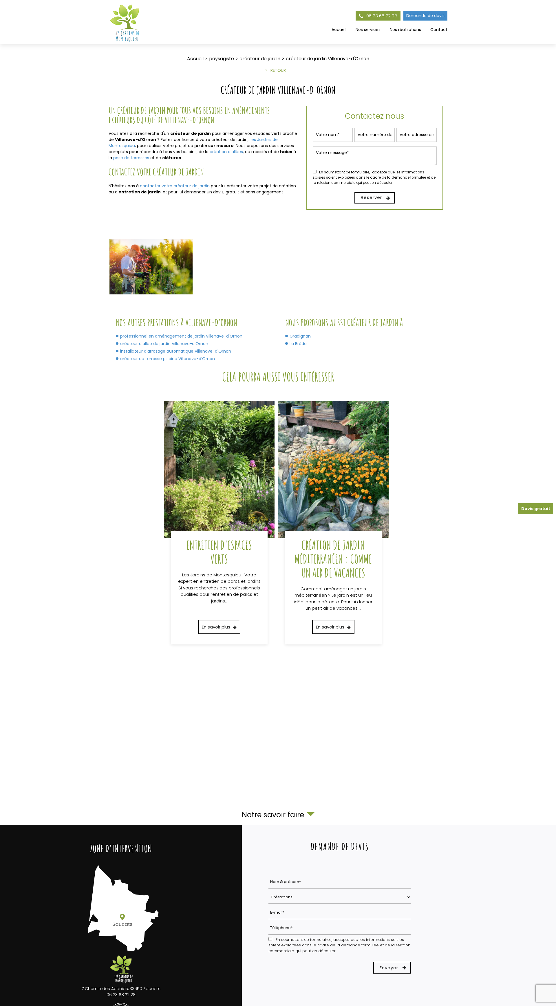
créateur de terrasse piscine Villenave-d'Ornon (167, 359)
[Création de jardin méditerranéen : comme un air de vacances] (333, 522)
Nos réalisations (405, 29)
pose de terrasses (131, 158)
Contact (438, 29)
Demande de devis (425, 16)
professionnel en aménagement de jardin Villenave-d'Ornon (181, 336)
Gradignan (300, 336)
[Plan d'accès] (121, 951)
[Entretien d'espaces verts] (219, 522)
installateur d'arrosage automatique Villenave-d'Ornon (175, 351)
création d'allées (226, 152)
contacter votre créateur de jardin (175, 186)
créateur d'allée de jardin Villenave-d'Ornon (164, 344)
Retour (278, 70)
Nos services (368, 29)
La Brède (298, 344)
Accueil (339, 29)
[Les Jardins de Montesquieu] (125, 22)
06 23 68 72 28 (381, 16)
